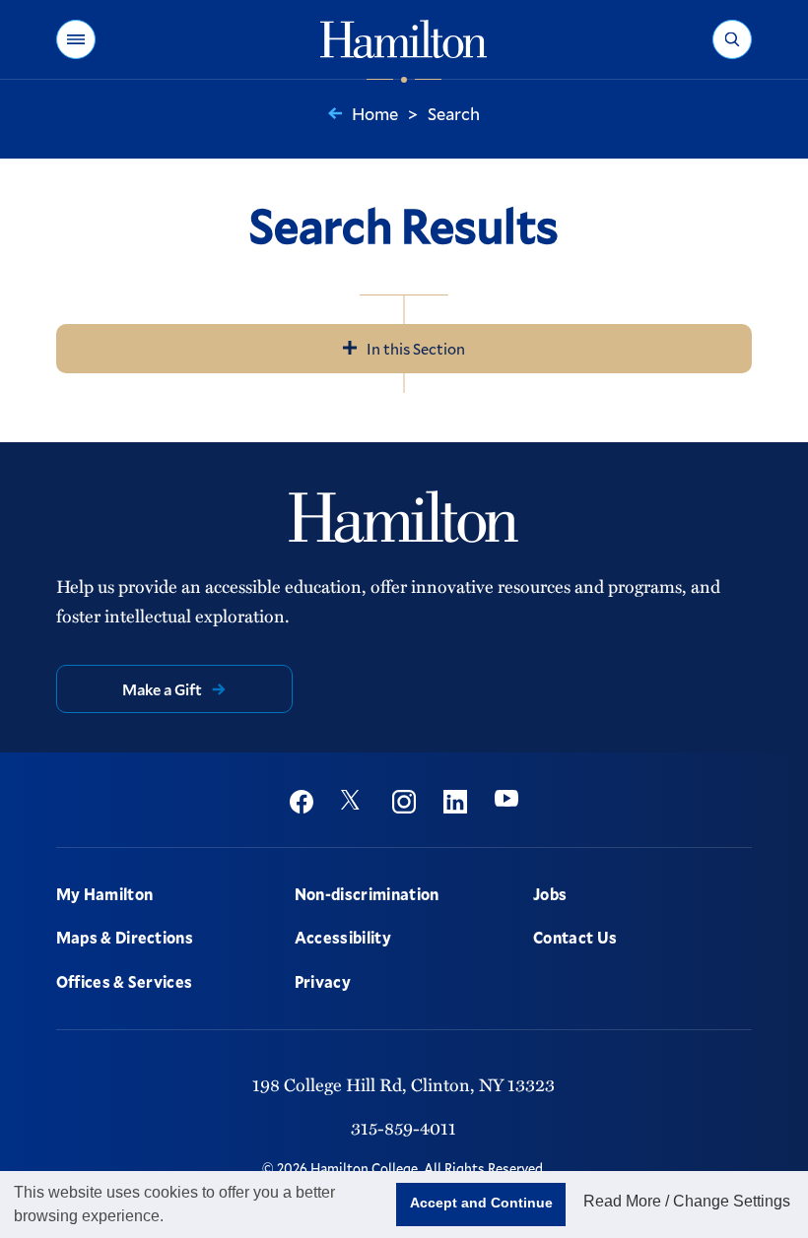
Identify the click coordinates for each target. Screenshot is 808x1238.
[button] (76, 39)
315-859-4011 (403, 1127)
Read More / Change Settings (686, 1201)
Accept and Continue (481, 1202)
